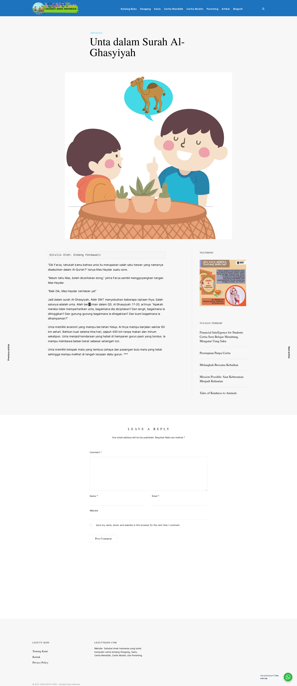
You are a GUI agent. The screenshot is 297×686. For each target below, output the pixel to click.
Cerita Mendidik (173, 8)
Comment (96, 452)
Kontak (36, 657)
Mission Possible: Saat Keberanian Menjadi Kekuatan (221, 379)
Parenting (212, 8)
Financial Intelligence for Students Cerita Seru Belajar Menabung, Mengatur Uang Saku (221, 336)
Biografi (238, 8)
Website (94, 510)
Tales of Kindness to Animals (218, 393)
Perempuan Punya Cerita (215, 353)
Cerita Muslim (195, 8)
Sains (157, 8)
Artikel (226, 8)
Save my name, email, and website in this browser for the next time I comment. (138, 525)
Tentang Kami (40, 651)
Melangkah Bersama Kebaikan (219, 365)
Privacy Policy (40, 662)
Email (155, 496)
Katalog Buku (129, 8)
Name (94, 496)
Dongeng (145, 8)
